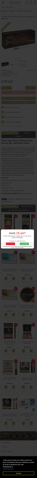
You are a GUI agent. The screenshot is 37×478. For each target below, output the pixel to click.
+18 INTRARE (24, 243)
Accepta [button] (18, 473)
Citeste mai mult (8, 469)
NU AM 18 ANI (10, 243)
